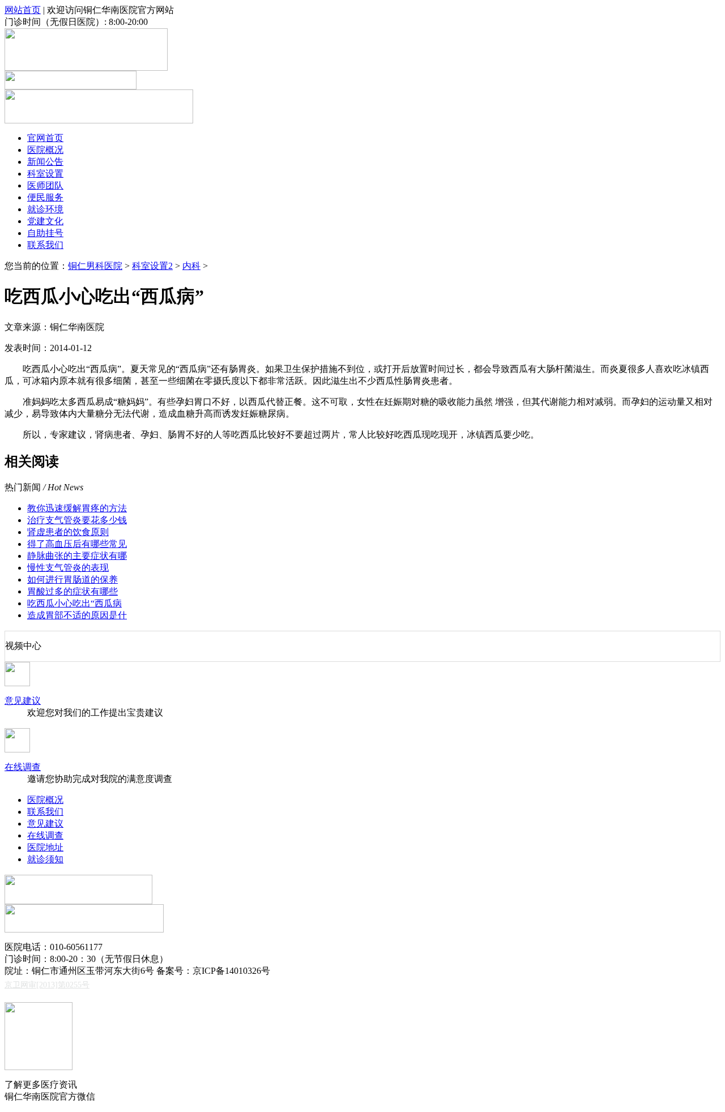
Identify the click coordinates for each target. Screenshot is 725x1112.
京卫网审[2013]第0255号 (47, 985)
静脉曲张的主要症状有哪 (77, 556)
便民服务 (45, 197)
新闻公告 (45, 161)
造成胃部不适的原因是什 (77, 615)
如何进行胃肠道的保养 (72, 579)
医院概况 (45, 150)
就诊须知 (45, 859)
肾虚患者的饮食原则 (68, 532)
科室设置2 (152, 266)
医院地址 (45, 847)
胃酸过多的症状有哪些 (72, 591)
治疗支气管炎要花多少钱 (77, 520)
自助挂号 (45, 233)
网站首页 (23, 10)
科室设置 (45, 173)
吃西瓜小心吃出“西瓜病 (74, 603)
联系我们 (45, 245)
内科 (191, 266)
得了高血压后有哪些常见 (77, 544)
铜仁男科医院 (95, 266)
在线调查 (23, 767)
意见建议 (23, 700)
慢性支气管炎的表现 (68, 567)
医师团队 (45, 185)
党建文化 (45, 221)
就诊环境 (45, 209)
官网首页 (45, 138)
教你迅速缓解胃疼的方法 (77, 508)
